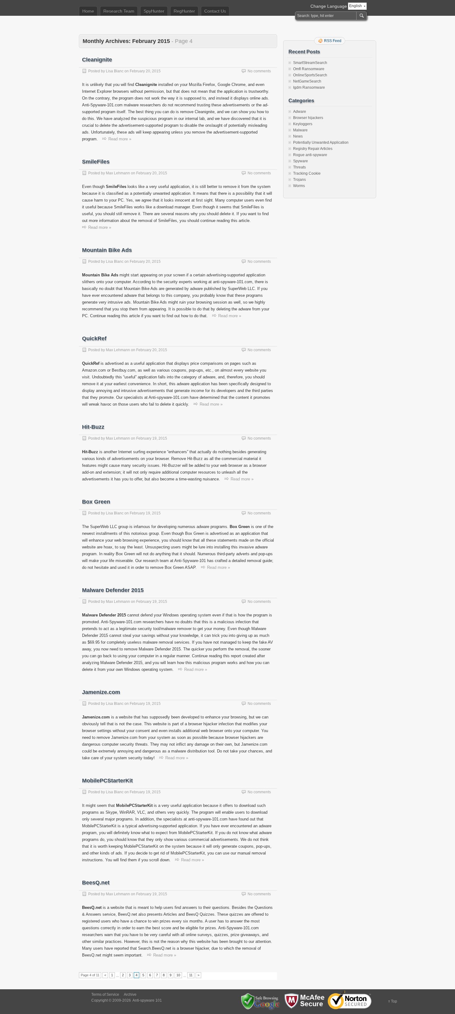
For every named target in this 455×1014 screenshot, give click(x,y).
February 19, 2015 (151, 438)
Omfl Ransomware (308, 69)
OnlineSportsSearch (310, 75)
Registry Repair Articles (312, 149)
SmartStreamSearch (310, 63)
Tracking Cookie (307, 173)
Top (394, 1001)
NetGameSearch (307, 81)
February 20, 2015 (145, 71)
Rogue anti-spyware (310, 155)
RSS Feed (332, 41)
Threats (299, 167)
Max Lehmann (118, 173)
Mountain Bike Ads (107, 250)
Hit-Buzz (93, 427)
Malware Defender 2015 (113, 590)
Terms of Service (105, 994)
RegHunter (184, 11)
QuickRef (94, 338)
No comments (259, 71)
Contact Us (215, 11)
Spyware (300, 161)
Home (88, 11)
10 (178, 975)
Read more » (119, 139)
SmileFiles (96, 162)
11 (191, 975)
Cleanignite (97, 60)
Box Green (96, 502)
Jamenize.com (101, 692)
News (298, 136)
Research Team (118, 11)
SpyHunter (154, 11)
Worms (299, 186)
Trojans (299, 179)
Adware (299, 111)
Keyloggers (302, 124)
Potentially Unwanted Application (321, 142)
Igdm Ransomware (309, 87)
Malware (300, 130)
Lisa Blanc (115, 71)
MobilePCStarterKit (107, 781)
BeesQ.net (96, 883)
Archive (130, 994)
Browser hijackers (308, 118)
